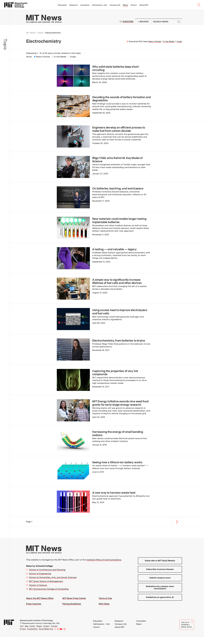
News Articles (154, 41)
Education (62, 5)
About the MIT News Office (39, 598)
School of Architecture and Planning (47, 569)
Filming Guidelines (71, 604)
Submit (179, 21)
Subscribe (128, 21)
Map (26, 626)
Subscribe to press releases (160, 569)
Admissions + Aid (99, 5)
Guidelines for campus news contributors (160, 587)
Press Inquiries (33, 604)
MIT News (30, 33)
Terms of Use (105, 598)
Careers (46, 626)
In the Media (168, 41)
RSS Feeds (104, 604)
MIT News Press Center (74, 598)
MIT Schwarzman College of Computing (49, 589)
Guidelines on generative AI (160, 597)
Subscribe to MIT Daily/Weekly (160, 560)
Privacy (23, 629)
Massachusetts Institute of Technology (36, 620)
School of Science (38, 585)
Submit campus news (160, 578)
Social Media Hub (46, 629)
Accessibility (32, 629)
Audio (179, 41)
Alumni (134, 5)
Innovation (84, 5)
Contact (54, 626)
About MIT (143, 5)
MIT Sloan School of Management (46, 581)
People (39, 626)
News (125, 5)
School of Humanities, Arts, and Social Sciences (52, 577)
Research (73, 5)
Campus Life (115, 5)
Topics (40, 33)
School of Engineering (40, 573)
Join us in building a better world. (186, 624)
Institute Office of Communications (104, 559)
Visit (22, 626)
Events (32, 626)
